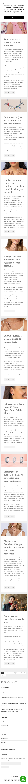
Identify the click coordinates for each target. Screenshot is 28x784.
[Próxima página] (5, 675)
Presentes (3, 734)
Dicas (2, 721)
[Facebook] (5, 780)
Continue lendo (9, 92)
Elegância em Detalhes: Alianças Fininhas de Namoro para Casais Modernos (14, 547)
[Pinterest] (18, 780)
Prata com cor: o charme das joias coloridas (12, 42)
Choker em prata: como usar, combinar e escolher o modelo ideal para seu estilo (14, 186)
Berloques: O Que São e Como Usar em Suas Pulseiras (13, 121)
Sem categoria (4, 738)
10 (24, 672)
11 (2, 675)
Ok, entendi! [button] (14, 17)
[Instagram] (15, 780)
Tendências (3, 742)
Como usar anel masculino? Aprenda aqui (14, 619)
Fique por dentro (5, 725)
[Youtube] (12, 780)
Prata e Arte (15, 776)
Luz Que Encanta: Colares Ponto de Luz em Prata (13, 339)
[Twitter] (8, 780)
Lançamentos (4, 730)
